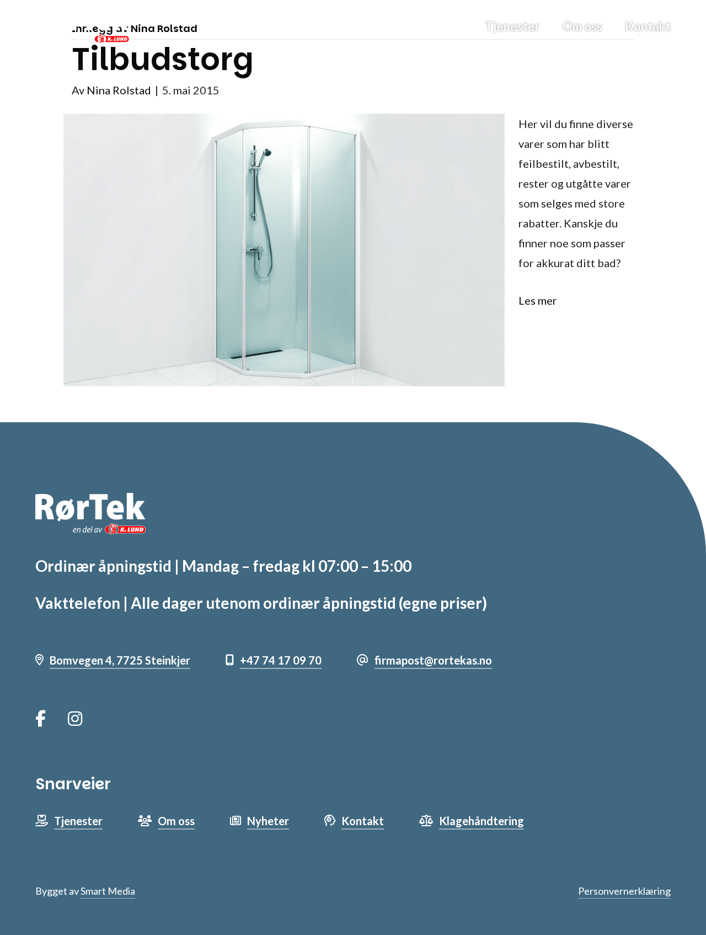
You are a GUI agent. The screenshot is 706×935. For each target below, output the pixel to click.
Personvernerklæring (624, 891)
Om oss (582, 26)
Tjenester (512, 26)
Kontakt (648, 26)
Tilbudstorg (163, 59)
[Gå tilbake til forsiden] (82, 25)
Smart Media (108, 891)
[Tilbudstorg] (284, 248)
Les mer (537, 300)
